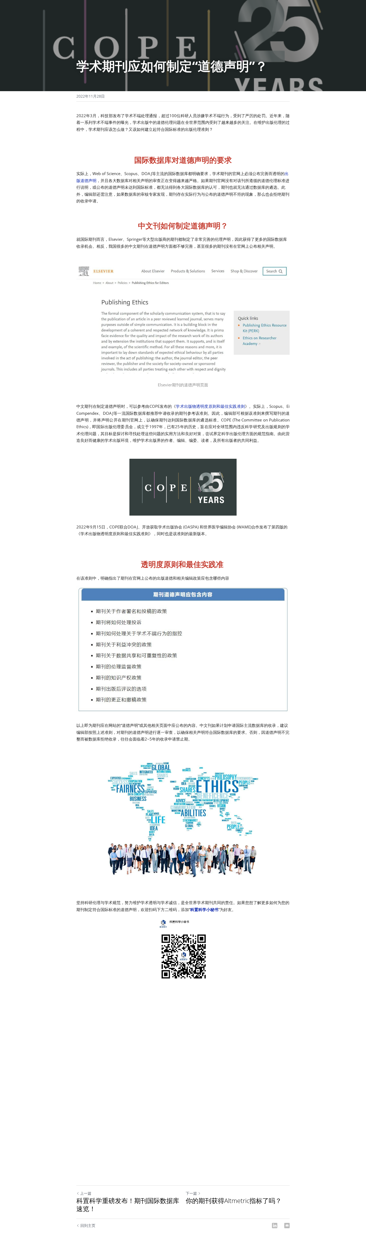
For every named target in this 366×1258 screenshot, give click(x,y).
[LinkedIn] (274, 1225)
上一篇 (85, 1193)
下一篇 (191, 1193)
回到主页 (87, 1225)
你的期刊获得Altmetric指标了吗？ (234, 1201)
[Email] (287, 1225)
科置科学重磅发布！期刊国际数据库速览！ (127, 1205)
